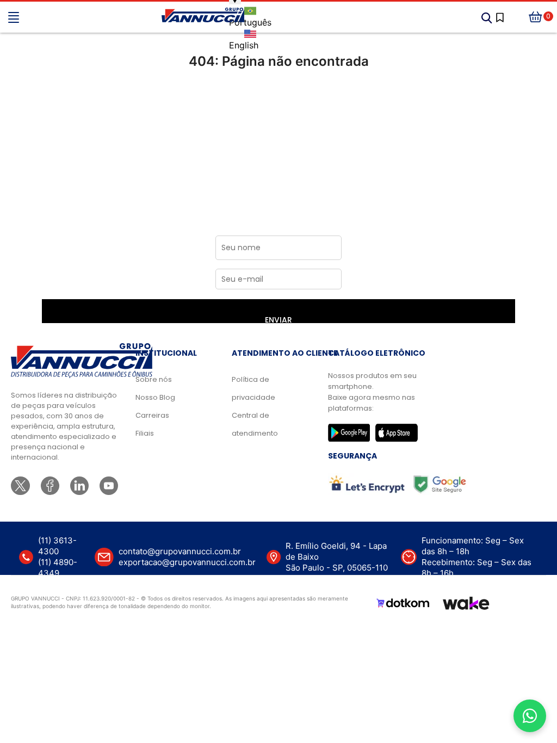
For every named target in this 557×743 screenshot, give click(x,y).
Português (250, 22)
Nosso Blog (155, 397)
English (243, 45)
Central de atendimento (255, 424)
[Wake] (466, 603)
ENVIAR (278, 318)
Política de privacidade (253, 388)
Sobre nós (153, 379)
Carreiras (152, 415)
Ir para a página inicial (278, 107)
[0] (536, 17)
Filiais (144, 433)
